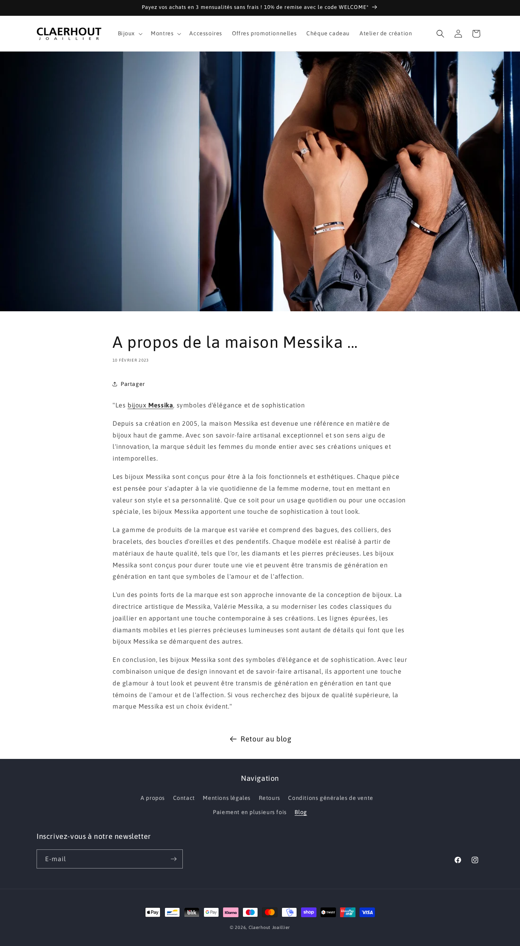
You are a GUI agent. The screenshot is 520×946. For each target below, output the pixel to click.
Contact (184, 798)
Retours (269, 798)
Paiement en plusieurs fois (250, 812)
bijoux (150, 405)
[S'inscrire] (173, 858)
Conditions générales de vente (330, 798)
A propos (153, 798)
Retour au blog (265, 739)
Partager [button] (133, 383)
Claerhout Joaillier (269, 927)
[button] (129, 33)
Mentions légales (227, 798)
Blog (301, 812)
